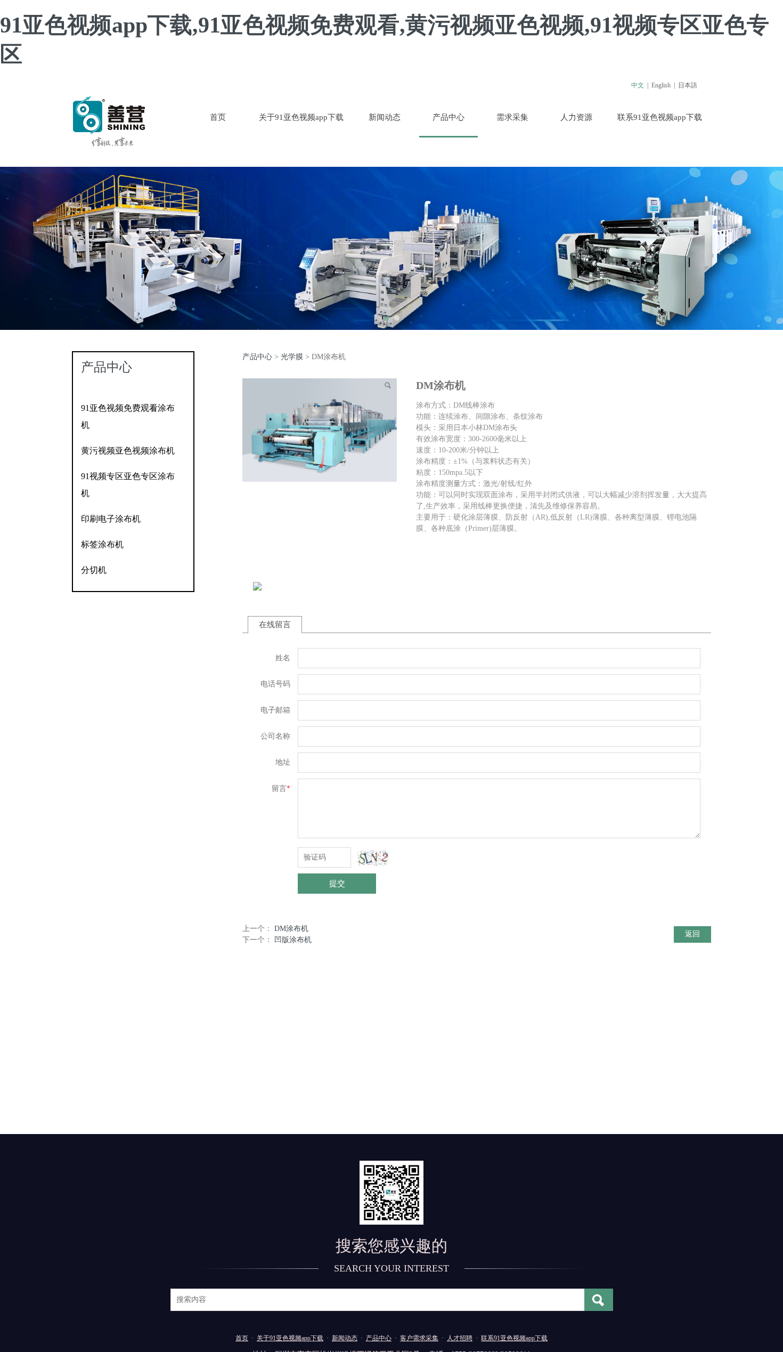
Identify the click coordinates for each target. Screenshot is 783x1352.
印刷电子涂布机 (111, 518)
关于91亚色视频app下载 (301, 117)
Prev (94, 248)
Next (688, 248)
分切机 (94, 569)
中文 (637, 85)
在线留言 (275, 624)
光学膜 (292, 357)
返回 (692, 934)
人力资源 (576, 117)
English (661, 85)
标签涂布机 (102, 544)
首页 (218, 117)
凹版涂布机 (293, 940)
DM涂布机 (291, 929)
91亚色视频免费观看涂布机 (128, 416)
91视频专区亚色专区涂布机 (128, 485)
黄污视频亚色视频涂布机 (128, 450)
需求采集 (512, 117)
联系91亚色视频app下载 (659, 117)
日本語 (687, 85)
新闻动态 (385, 117)
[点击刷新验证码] (372, 858)
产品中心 (448, 117)
